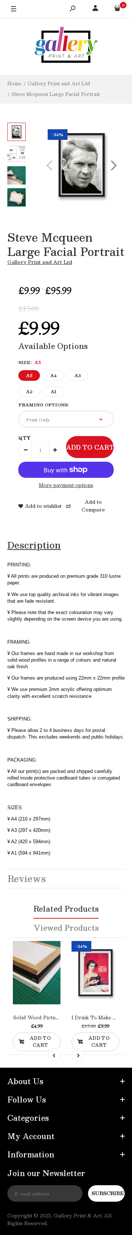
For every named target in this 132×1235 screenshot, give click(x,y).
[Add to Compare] (44, 978)
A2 (29, 391)
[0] (117, 9)
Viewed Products (66, 928)
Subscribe (108, 1193)
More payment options (66, 485)
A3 (77, 375)
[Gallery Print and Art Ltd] (66, 46)
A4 (53, 375)
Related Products (66, 909)
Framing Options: (43, 404)
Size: (29, 362)
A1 (53, 391)
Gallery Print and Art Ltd (39, 262)
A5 (29, 375)
